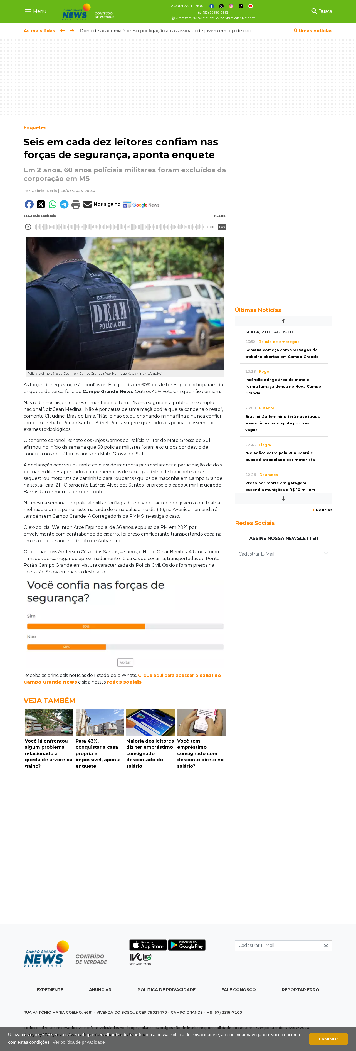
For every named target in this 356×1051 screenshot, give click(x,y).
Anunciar (100, 989)
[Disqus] (125, 847)
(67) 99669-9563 (215, 12)
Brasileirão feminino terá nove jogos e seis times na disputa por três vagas (282, 423)
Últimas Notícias (258, 310)
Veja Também (49, 700)
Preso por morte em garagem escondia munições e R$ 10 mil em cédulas (280, 490)
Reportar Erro (300, 989)
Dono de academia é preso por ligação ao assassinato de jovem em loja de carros (168, 30)
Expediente (50, 989)
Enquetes (35, 127)
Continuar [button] (328, 1039)
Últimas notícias (313, 30)
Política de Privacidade (166, 989)
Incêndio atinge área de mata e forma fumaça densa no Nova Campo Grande (283, 386)
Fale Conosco (238, 989)
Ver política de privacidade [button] (79, 1042)
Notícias (322, 510)
